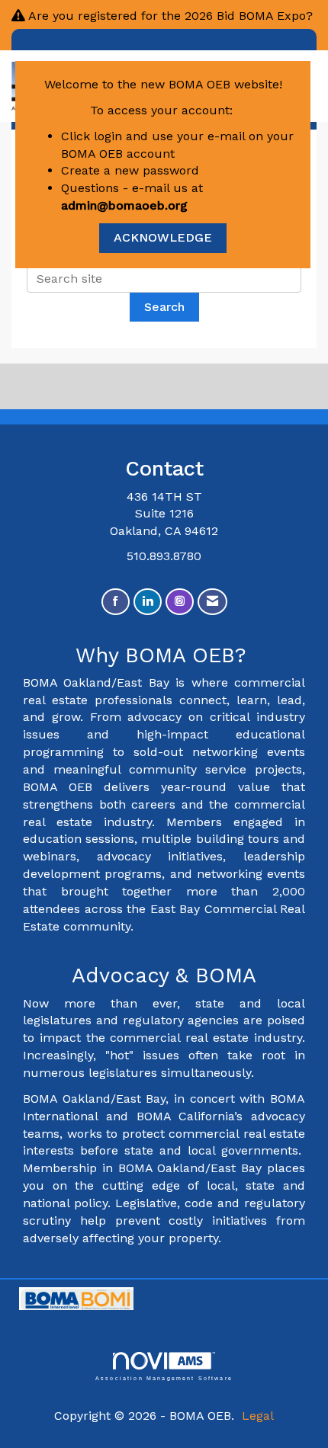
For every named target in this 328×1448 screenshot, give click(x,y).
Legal (258, 1415)
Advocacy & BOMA (164, 975)
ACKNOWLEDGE (163, 237)
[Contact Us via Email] (212, 601)
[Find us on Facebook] (115, 601)
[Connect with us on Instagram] (180, 601)
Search (164, 307)
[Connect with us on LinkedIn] (147, 601)
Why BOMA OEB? (164, 655)
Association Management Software (164, 1377)
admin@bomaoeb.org (124, 205)
